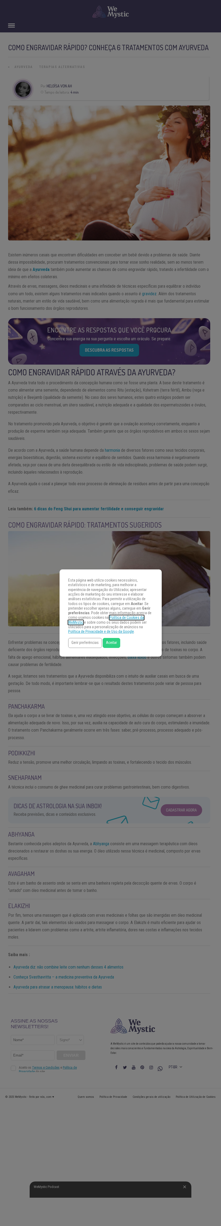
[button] (85, 643)
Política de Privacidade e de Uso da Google (101, 631)
